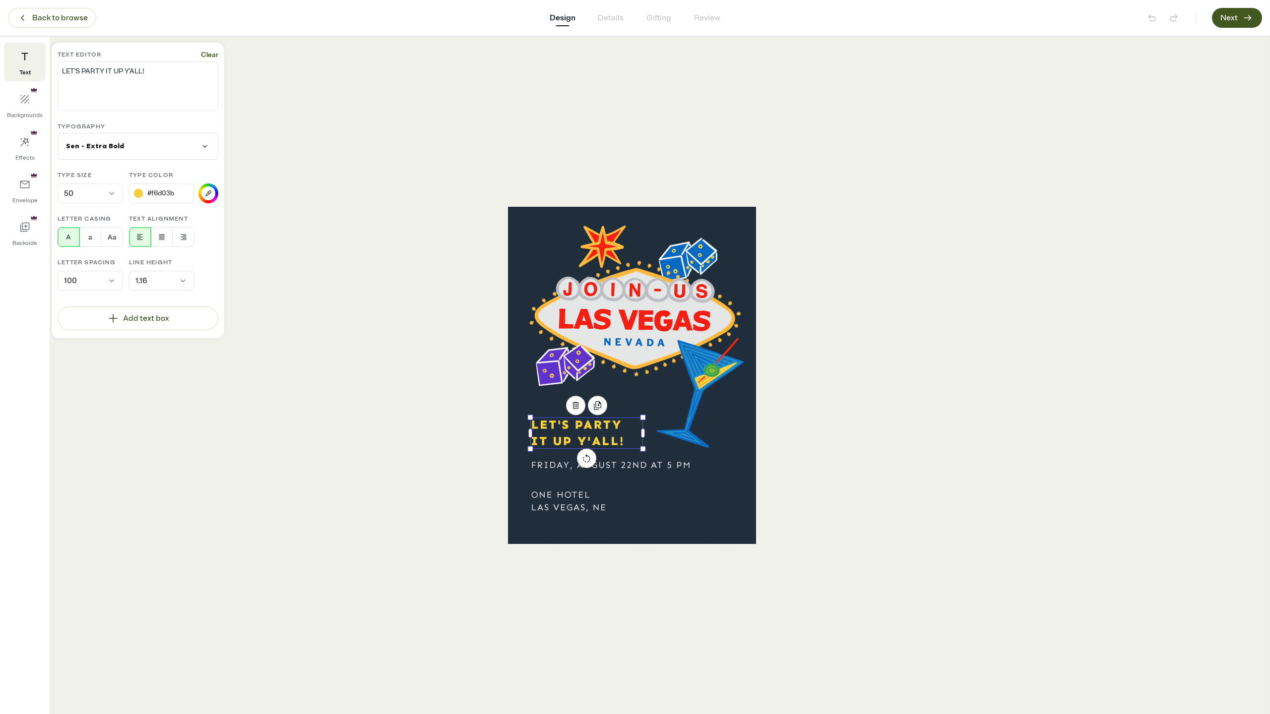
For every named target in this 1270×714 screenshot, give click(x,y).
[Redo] (1174, 18)
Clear (209, 55)
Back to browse (60, 18)
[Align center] (162, 237)
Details (611, 18)
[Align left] (140, 237)
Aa (112, 237)
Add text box (146, 318)
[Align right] (183, 237)
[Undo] (1152, 18)
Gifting (658, 18)
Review (707, 18)
